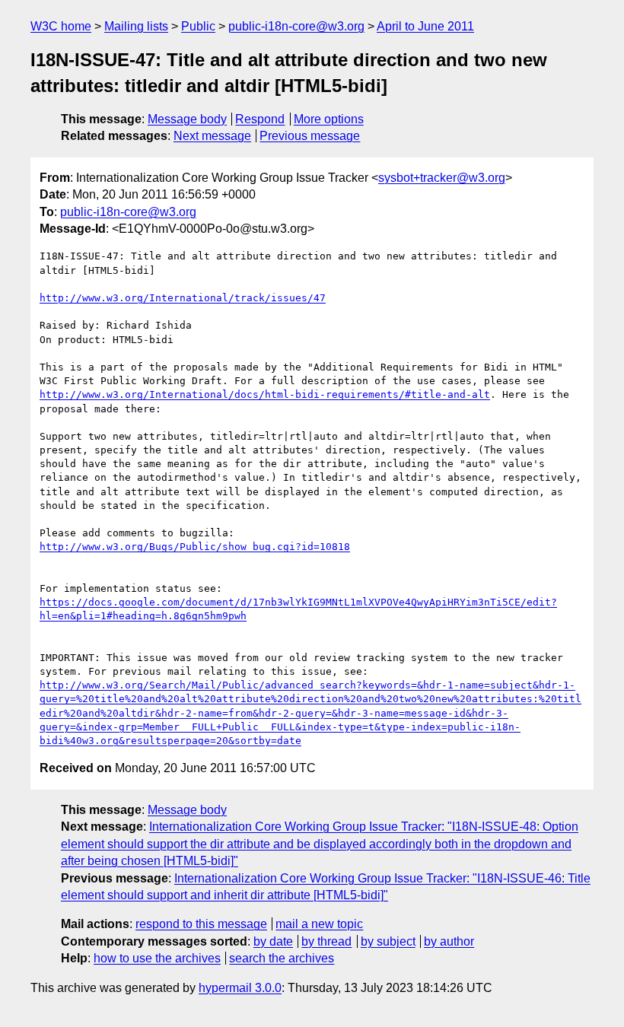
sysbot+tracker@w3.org (441, 177)
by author (449, 941)
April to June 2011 (425, 26)
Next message (212, 135)
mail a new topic (319, 923)
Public (198, 26)
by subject (388, 941)
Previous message (309, 135)
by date (273, 941)
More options (329, 119)
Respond (260, 119)
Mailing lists (136, 26)
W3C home (60, 26)
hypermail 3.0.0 (240, 987)
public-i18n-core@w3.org (296, 26)
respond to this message (201, 923)
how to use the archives (157, 958)
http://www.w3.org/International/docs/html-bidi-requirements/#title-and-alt (265, 394)
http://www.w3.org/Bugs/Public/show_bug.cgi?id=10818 (195, 546)
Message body (187, 119)
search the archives (281, 958)
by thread (326, 941)
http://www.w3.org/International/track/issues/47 (183, 298)
